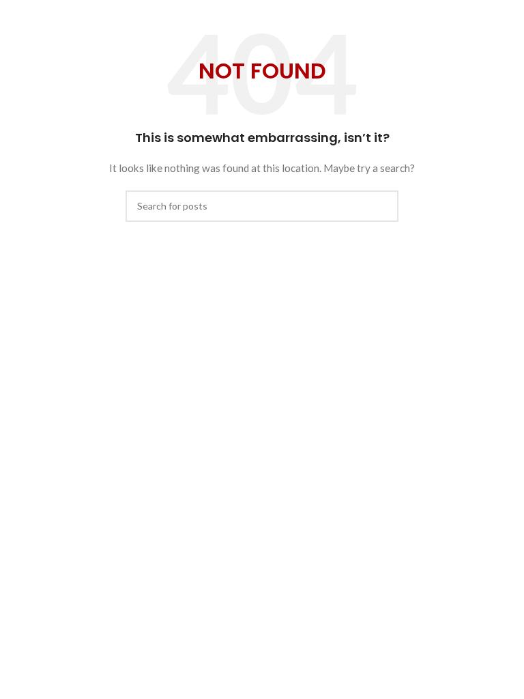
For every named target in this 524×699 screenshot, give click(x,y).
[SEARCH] (382, 206)
